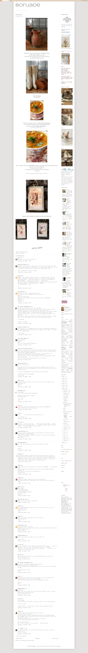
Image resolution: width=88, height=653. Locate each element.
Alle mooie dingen (22, 338)
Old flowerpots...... (67, 421)
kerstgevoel (64, 339)
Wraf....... (66, 408)
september (66, 427)
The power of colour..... (66, 414)
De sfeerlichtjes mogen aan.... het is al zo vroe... (67, 405)
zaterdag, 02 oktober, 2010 (24, 272)
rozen (71, 354)
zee (65, 371)
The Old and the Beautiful (24, 562)
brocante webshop (65, 325)
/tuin (62, 319)
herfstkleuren (64, 334)
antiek (71, 319)
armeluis (63, 320)
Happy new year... (69, 290)
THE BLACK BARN (21, 442)
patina (71, 351)
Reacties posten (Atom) (28, 640)
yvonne (19, 611)
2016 (64, 378)
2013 (64, 383)
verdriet (63, 361)
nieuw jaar (63, 350)
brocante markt (69, 324)
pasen (62, 351)
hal (68, 332)
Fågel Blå (20, 486)
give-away (71, 331)
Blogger (58, 646)
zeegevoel (68, 371)
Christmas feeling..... (69, 278)
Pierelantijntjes (22, 431)
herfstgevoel (64, 333)
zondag (68, 372)
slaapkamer (70, 356)
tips (67, 359)
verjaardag (70, 361)
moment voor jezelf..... (67, 348)
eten (62, 327)
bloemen (64, 323)
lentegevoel (64, 345)
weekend (67, 367)
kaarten (62, 338)
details (71, 326)
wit (67, 368)
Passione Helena (21, 363)
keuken (62, 341)
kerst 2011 (70, 338)
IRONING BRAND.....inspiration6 (67, 416)
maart (65, 437)
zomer (71, 371)
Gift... (68, 211)
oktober (66, 393)
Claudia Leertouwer (22, 327)
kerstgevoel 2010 (67, 340)
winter (71, 367)
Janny (19, 465)
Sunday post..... (69, 199)
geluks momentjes (67, 330)
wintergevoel (63, 368)
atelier (71, 320)
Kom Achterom (21, 291)
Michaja (19, 477)
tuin (71, 359)
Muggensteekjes (21, 588)
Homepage (37, 638)
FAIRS (65, 327)
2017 (64, 376)
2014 (64, 381)
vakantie (63, 360)
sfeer (63, 356)
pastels (67, 351)
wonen (23, 253)
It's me (19, 422)
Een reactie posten (21, 636)
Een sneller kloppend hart (24, 306)
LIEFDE (69, 345)
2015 (64, 380)
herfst (71, 332)
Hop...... (69, 189)
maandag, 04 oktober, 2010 (24, 595)
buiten (71, 325)
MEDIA (62, 346)
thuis (62, 359)
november (66, 391)
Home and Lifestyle (22, 264)
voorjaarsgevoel (65, 364)
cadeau (63, 326)
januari (66, 440)
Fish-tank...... (67, 396)
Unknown (19, 275)
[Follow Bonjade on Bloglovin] (65, 32)
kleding (71, 341)
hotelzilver (70, 334)
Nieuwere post (19, 638)
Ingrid (19, 516)
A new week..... (67, 394)
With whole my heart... (69, 254)
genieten (63, 331)
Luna (72, 345)
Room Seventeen (21, 525)
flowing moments (21, 535)
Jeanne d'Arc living (67, 337)
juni (65, 432)
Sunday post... (68, 222)
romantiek (67, 354)
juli (65, 430)
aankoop (66, 319)
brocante (63, 324)
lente (71, 344)
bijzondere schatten (67, 321)
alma (19, 576)
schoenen (63, 355)
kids (67, 341)
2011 (64, 386)
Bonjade (27, 5)
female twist (70, 327)
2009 (64, 442)
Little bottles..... (66, 400)
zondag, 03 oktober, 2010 (24, 483)
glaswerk (63, 332)
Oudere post (55, 638)
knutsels (63, 342)
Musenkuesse (20, 390)
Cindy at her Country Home (24, 348)
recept (20, 253)
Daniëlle (20, 380)
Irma (19, 405)
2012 (64, 385)
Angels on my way (67, 411)
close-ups (67, 326)
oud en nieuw (70, 350)
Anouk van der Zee (22, 499)
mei (65, 433)
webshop (63, 367)
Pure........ (66, 409)
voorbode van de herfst (67, 363)
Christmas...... (67, 419)
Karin (19, 257)
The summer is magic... (69, 243)
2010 (64, 388)
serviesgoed (70, 355)
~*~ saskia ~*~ (21, 628)
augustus (66, 428)
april (65, 435)
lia (18, 413)
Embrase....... (66, 402)
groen (66, 332)
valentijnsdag (70, 360)
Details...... (66, 423)
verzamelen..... (65, 362)
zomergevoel (64, 372)
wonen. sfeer (65, 370)
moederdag (71, 346)
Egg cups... (69, 232)
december (66, 390)
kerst (66, 338)
